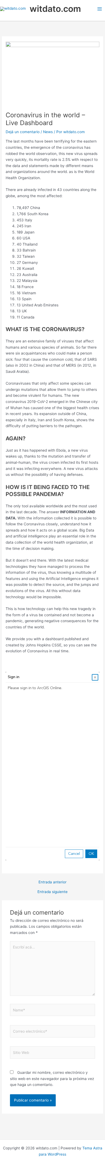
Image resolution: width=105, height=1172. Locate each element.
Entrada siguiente (52, 892)
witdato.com (55, 8)
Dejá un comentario (23, 132)
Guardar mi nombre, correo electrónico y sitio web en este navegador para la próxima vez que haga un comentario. (52, 1078)
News (48, 132)
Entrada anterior (52, 882)
